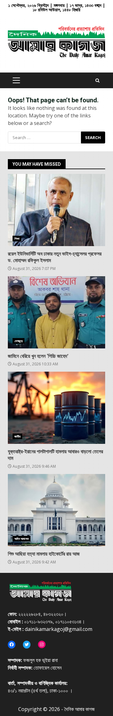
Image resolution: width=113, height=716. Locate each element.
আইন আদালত (21, 538)
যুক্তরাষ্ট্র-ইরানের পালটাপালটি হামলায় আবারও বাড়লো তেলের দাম (56, 408)
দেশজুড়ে (18, 341)
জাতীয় (17, 436)
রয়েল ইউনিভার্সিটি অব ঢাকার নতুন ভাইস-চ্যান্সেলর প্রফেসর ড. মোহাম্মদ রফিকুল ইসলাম (56, 210)
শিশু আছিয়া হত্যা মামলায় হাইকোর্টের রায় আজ (56, 510)
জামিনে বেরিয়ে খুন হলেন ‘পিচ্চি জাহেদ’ (56, 312)
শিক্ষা (16, 238)
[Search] (97, 80)
